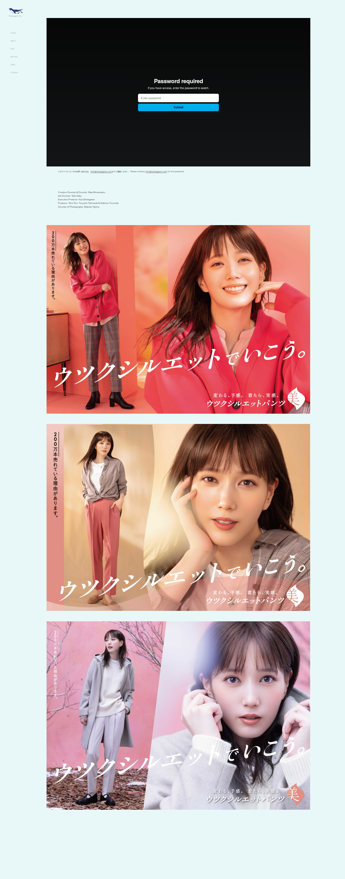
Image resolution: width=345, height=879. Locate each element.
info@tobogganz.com (101, 172)
